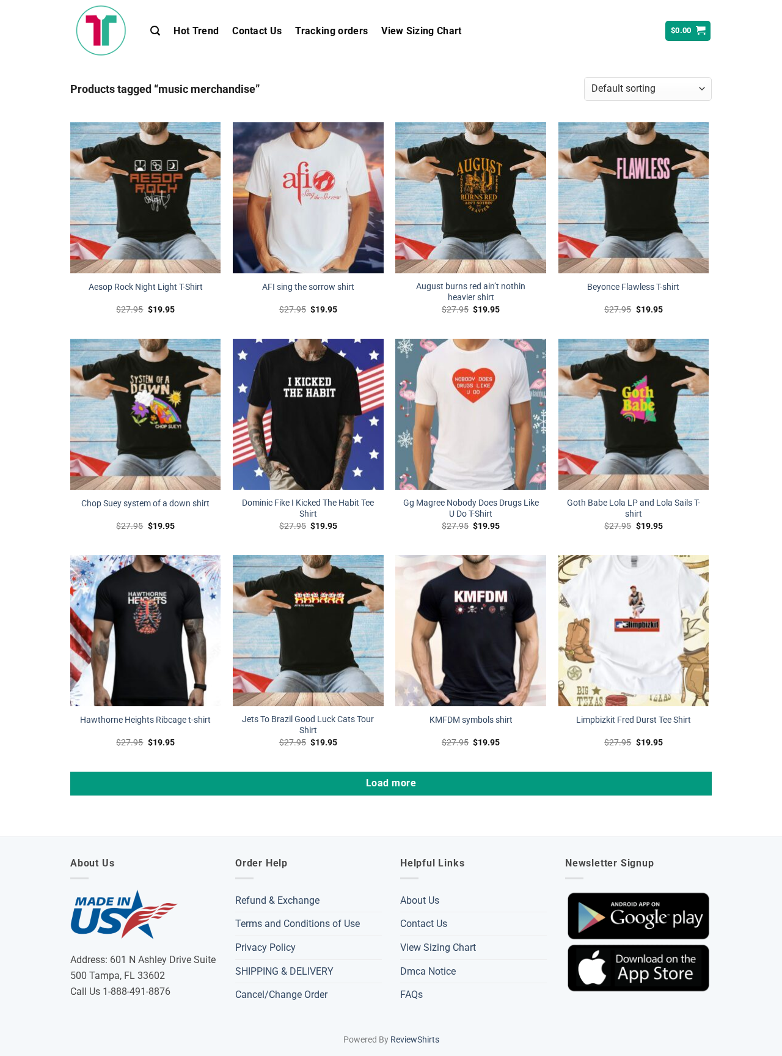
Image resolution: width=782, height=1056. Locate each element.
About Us (419, 900)
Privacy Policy (265, 947)
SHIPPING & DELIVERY (284, 971)
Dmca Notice (428, 971)
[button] (155, 31)
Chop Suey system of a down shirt (145, 503)
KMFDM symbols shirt (471, 720)
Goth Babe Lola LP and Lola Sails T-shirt (633, 509)
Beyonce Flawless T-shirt (633, 287)
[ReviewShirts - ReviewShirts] (101, 30)
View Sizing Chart (421, 31)
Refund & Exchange (277, 900)
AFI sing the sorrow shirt (308, 287)
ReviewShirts (414, 1040)
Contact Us (257, 31)
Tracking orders (331, 31)
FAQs (411, 994)
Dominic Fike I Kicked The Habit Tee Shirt (308, 509)
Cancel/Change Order (281, 994)
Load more (391, 783)
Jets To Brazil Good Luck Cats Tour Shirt (308, 725)
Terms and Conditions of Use (297, 923)
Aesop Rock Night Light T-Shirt (146, 287)
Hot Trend (196, 31)
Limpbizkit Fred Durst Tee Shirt (633, 720)
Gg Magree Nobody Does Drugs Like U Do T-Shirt (471, 509)
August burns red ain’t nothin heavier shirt (470, 292)
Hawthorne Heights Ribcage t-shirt (145, 720)
